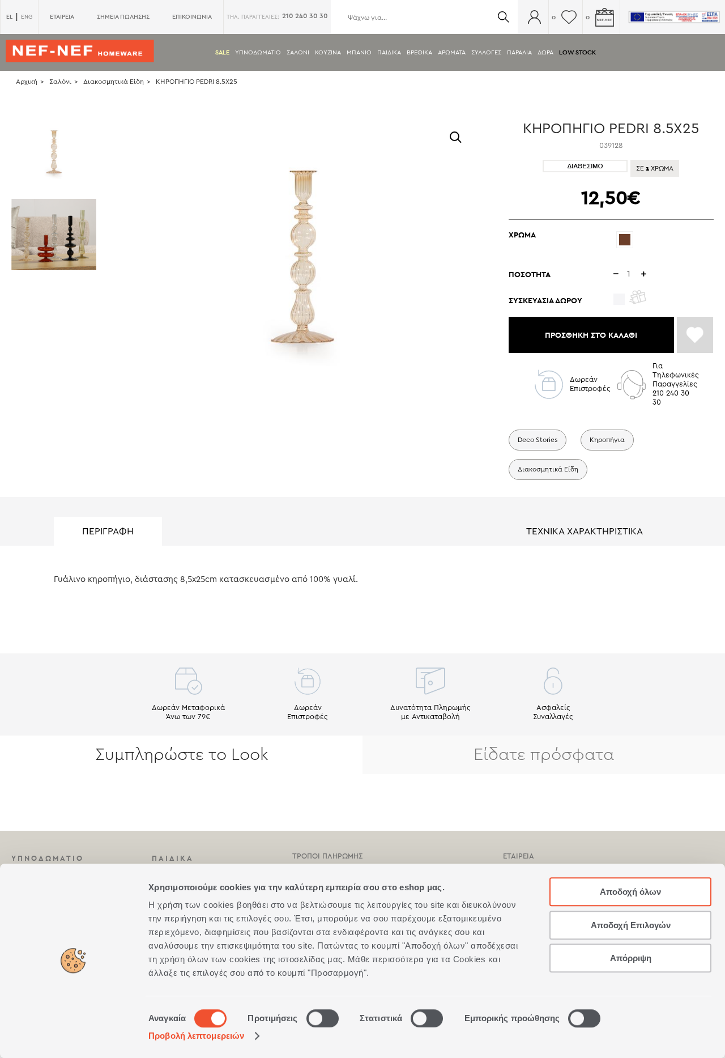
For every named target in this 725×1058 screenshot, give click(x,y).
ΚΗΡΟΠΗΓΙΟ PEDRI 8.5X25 (196, 81)
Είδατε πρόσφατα (544, 754)
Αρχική (26, 81)
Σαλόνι (60, 81)
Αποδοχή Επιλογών (631, 925)
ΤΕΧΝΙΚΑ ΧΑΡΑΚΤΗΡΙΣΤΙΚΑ (584, 531)
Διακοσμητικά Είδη (113, 81)
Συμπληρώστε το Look (181, 754)
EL (9, 16)
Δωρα (545, 52)
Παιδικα (389, 52)
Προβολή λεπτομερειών (196, 1035)
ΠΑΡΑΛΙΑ (519, 52)
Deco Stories (537, 439)
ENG (26, 17)
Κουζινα (328, 52)
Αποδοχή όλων (630, 891)
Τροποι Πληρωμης (327, 856)
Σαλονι (298, 52)
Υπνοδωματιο (258, 52)
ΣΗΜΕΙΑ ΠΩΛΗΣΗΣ (123, 17)
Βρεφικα (419, 52)
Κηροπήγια (607, 439)
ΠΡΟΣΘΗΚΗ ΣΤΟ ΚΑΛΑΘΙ (591, 335)
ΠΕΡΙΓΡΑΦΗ (108, 531)
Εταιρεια (518, 856)
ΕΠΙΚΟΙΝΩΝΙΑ (192, 17)
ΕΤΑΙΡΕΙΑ (62, 17)
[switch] (322, 1018)
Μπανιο (359, 52)
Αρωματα (452, 52)
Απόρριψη (630, 958)
